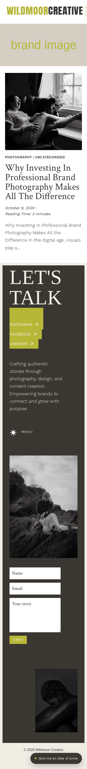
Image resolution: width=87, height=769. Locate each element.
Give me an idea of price (58, 758)
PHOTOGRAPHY (18, 157)
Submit (18, 639)
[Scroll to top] (81, 695)
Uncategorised (50, 157)
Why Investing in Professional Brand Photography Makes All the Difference (42, 182)
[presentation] (43, 111)
